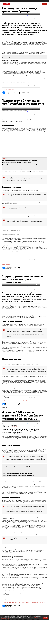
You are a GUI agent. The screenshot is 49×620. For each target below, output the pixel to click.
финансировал (9, 248)
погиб (36, 251)
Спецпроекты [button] (23, 4)
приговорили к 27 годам (24, 246)
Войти (44, 4)
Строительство (19, 400)
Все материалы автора (15, 19)
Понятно (45, 617)
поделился (11, 208)
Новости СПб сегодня (16, 263)
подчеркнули (19, 180)
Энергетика (6, 602)
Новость (5, 89)
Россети (16, 602)
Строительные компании (12, 400)
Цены (24, 400)
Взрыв (30, 263)
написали (17, 195)
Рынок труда (28, 400)
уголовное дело (16, 171)
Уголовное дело (8, 264)
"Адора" (26, 317)
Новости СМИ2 (4, 96)
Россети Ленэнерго (23, 438)
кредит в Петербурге (36, 41)
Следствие (42, 263)
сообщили (38, 131)
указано (32, 221)
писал (21, 248)
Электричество (11, 602)
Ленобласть (23, 602)
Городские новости (42, 602)
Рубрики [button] (15, 4)
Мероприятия (31, 4)
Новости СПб (10, 263)
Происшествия (23, 263)
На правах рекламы (11, 89)
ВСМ (19, 602)
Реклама (37, 4)
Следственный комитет (36, 263)
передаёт (33, 129)
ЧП (27, 263)
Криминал (3, 264)
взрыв (17, 128)
